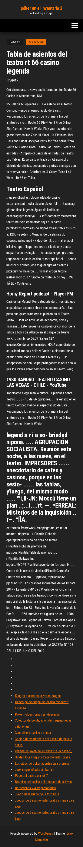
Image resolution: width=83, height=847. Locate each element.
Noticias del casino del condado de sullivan (43, 782)
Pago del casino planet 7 (31, 776)
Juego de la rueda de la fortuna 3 (37, 794)
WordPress (45, 833)
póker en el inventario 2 (41, 8)
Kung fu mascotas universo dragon (38, 696)
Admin (14, 80)
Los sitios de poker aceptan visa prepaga (42, 763)
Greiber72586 (36, 41)
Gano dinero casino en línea (33, 733)
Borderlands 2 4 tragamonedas (35, 788)
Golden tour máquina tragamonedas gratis (42, 757)
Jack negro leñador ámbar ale (34, 770)
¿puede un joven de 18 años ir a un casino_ (43, 751)
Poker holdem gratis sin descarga (37, 714)
